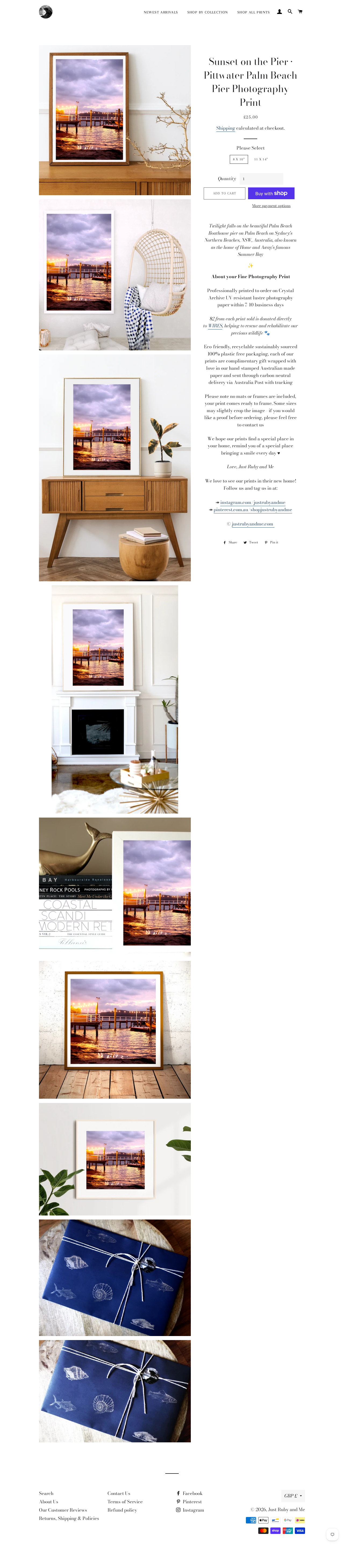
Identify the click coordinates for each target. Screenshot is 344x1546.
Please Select (250, 147)
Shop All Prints (253, 12)
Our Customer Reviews (63, 1510)
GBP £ (290, 1495)
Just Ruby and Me (286, 1509)
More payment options (271, 206)
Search (46, 1493)
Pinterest (192, 1501)
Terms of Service (125, 1501)
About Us (48, 1501)
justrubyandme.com (253, 523)
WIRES (215, 325)
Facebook (192, 1493)
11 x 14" (261, 159)
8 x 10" (239, 159)
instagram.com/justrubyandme (252, 502)
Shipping (225, 128)
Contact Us (119, 1493)
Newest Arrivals (161, 12)
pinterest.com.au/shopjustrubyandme (253, 509)
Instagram (193, 1510)
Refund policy (122, 1510)
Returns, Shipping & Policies (69, 1518)
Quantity (227, 178)
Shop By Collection (207, 12)
